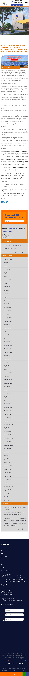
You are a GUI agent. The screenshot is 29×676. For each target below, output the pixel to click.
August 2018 (7, 448)
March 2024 (7, 276)
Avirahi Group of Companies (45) (13, 245)
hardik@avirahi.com (7, 236)
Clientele (2, 559)
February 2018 (8, 465)
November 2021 (8, 352)
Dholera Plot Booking (17, 173)
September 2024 (8, 262)
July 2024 (6, 266)
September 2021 (8, 355)
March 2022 (7, 341)
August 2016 (7, 490)
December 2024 (8, 259)
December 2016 (8, 476)
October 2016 (7, 483)
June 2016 (6, 493)
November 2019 (8, 417)
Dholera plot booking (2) (10, 248)
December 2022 (8, 314)
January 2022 (7, 348)
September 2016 (8, 486)
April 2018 (6, 459)
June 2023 (7, 293)
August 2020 (7, 386)
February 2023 (8, 307)
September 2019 (8, 424)
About (2, 550)
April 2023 (6, 300)
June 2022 (7, 335)
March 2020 (7, 403)
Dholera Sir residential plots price (16, 175)
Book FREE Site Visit (17, 5)
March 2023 (7, 304)
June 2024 (7, 269)
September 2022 (8, 324)
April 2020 (6, 400)
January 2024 (7, 283)
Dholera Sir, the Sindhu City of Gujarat (14, 529)
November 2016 (8, 479)
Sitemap (2, 567)
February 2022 (8, 345)
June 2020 (7, 393)
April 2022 (6, 338)
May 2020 (6, 397)
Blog (2, 564)
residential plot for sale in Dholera (8, 177)
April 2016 (6, 500)
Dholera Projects (4, 556)
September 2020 (8, 383)
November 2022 (8, 317)
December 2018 (8, 438)
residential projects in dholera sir (13, 178)
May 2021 (6, 366)
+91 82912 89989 (7, 586)
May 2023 (6, 297)
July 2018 (6, 452)
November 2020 (8, 376)
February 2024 (8, 280)
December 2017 (8, 472)
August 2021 (7, 359)
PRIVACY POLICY (13, 670)
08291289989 (18, 1)
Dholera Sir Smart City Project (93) (13, 252)
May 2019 (6, 428)
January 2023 (7, 311)
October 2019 (7, 421)
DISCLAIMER (22, 670)
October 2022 (8, 321)
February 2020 (8, 407)
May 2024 (6, 273)
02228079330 (7, 232)
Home (2, 547)
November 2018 (8, 441)
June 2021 (6, 362)
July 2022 (6, 331)
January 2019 (7, 434)
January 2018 (7, 469)
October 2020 (8, 379)
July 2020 (6, 390)
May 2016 (6, 496)
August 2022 (7, 328)
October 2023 (8, 286)
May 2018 (6, 455)
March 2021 (7, 369)
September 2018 (8, 445)
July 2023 (6, 290)
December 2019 (8, 414)
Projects (2, 553)
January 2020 (7, 410)
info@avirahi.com (7, 237)
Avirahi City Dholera (7, 173)
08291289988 (18, 2)
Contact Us (3, 561)
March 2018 (7, 462)
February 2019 (8, 431)
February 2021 (8, 372)
